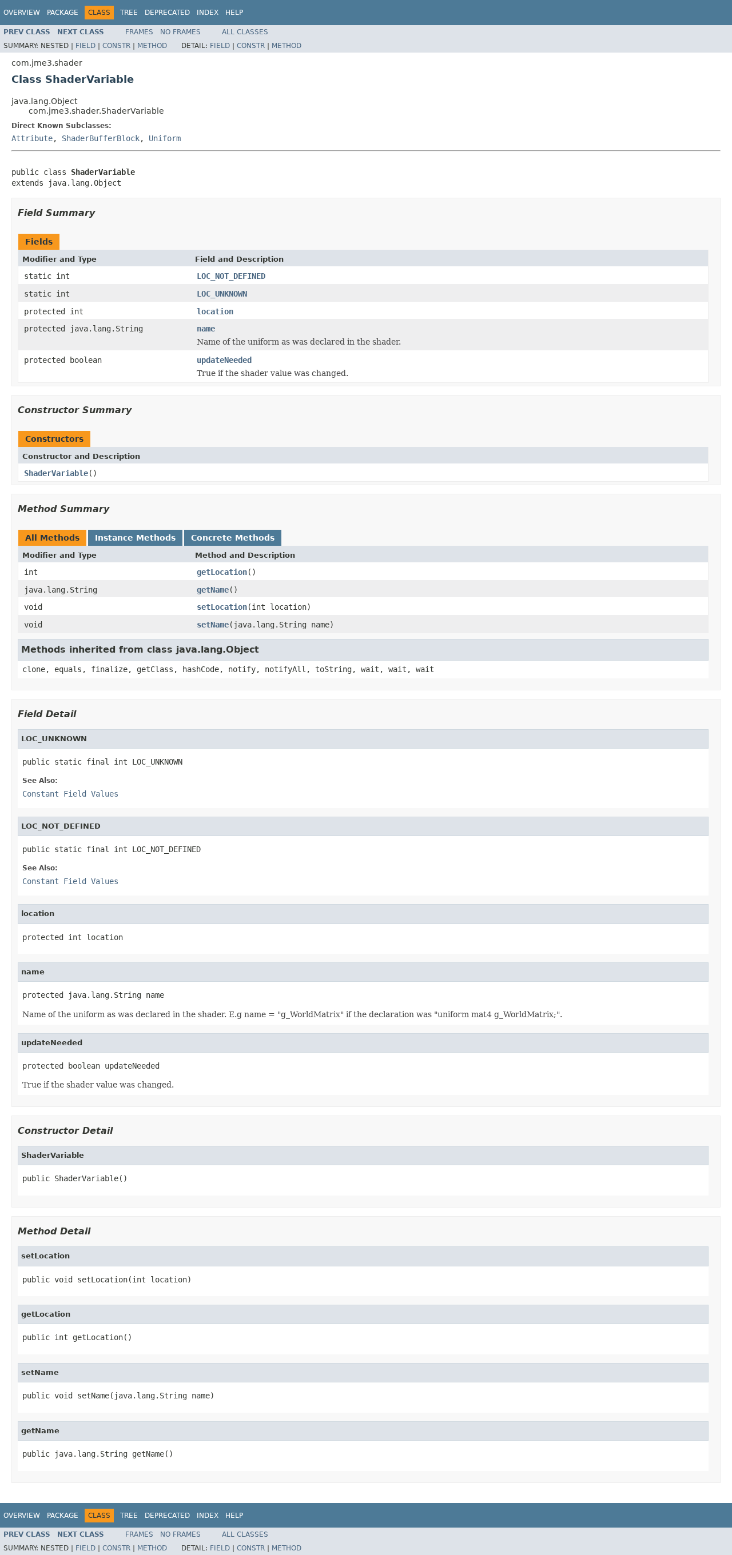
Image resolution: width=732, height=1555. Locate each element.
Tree (129, 13)
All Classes (245, 32)
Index (207, 13)
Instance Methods (135, 537)
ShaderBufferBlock (101, 138)
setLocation (222, 606)
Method (152, 46)
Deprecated (167, 13)
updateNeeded (224, 360)
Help (234, 13)
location (215, 311)
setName (213, 624)
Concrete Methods (232, 537)
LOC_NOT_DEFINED (231, 276)
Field (85, 46)
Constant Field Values (70, 793)
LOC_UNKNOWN (222, 293)
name (206, 328)
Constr (116, 46)
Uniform (165, 138)
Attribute (32, 138)
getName (213, 589)
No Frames (180, 32)
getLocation (222, 572)
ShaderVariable (56, 473)
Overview (21, 13)
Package (62, 13)
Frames (139, 32)
